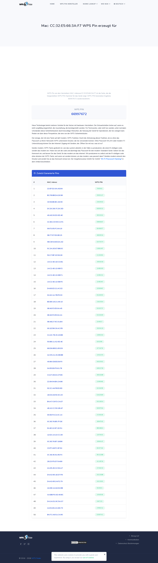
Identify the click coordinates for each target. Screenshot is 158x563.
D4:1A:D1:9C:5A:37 (55, 501)
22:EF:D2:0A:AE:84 (55, 188)
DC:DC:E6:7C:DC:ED (55, 208)
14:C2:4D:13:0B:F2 (55, 268)
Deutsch (119, 4)
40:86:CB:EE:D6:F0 (54, 361)
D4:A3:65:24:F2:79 (55, 481)
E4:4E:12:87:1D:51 (54, 428)
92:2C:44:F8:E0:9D (54, 388)
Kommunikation (133, 540)
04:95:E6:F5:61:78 (54, 368)
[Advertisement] (79, 63)
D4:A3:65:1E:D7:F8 (55, 475)
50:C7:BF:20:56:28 (54, 255)
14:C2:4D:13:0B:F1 (55, 275)
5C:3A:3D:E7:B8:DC (55, 248)
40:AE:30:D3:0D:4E (55, 215)
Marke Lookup (89, 4)
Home (52, 4)
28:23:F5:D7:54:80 (54, 461)
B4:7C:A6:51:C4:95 (55, 515)
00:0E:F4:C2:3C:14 (54, 415)
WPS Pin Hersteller (69, 4)
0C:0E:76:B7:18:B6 (54, 441)
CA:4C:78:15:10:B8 (55, 335)
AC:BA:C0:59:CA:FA (55, 222)
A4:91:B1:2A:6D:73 (55, 508)
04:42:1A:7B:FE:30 (54, 295)
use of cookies (88, 557)
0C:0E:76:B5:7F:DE (54, 421)
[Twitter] (24, 544)
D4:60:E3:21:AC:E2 (55, 288)
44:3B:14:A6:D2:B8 (55, 488)
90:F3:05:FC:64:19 (54, 228)
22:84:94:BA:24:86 (55, 381)
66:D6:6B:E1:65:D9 (55, 348)
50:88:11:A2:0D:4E (55, 342)
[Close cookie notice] (104, 554)
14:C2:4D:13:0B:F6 (55, 282)
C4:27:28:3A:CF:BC (55, 375)
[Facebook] (20, 544)
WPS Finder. (36, 558)
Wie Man (104, 4)
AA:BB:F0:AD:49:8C (55, 495)
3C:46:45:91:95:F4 (54, 455)
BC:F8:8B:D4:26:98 (55, 195)
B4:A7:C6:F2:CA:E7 (55, 401)
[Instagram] (28, 544)
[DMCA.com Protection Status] (79, 542)
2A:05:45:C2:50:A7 (55, 468)
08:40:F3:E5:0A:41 (54, 315)
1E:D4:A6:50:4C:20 (55, 395)
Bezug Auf (135, 536)
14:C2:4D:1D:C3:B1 (55, 262)
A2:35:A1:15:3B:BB (55, 355)
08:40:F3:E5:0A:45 (54, 308)
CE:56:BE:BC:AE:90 (55, 202)
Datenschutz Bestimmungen (128, 543)
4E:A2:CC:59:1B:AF (55, 408)
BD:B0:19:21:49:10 (55, 302)
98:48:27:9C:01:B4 (54, 322)
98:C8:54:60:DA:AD (55, 242)
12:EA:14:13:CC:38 (55, 435)
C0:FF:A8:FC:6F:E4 (54, 448)
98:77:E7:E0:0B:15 (54, 235)
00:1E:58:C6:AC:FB (55, 328)
